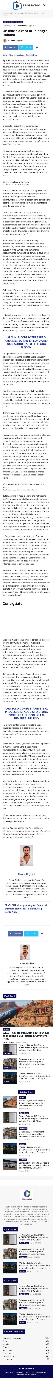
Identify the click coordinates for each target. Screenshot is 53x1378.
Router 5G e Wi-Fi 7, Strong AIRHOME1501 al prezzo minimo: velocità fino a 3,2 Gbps (33, 1047)
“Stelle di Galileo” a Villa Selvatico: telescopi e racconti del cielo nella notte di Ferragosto (34, 1076)
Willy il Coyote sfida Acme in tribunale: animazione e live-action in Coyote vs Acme (26, 1035)
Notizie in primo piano (16, 13)
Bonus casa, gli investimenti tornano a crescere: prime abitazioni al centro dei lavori (32, 1061)
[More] (37, 47)
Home (5, 13)
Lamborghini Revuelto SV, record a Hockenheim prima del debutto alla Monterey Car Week (34, 1165)
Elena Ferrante (9, 1042)
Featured (23, 1160)
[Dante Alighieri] (5, 41)
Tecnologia (7, 1053)
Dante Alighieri (16, 41)
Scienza (6, 1029)
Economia (7, 1067)
